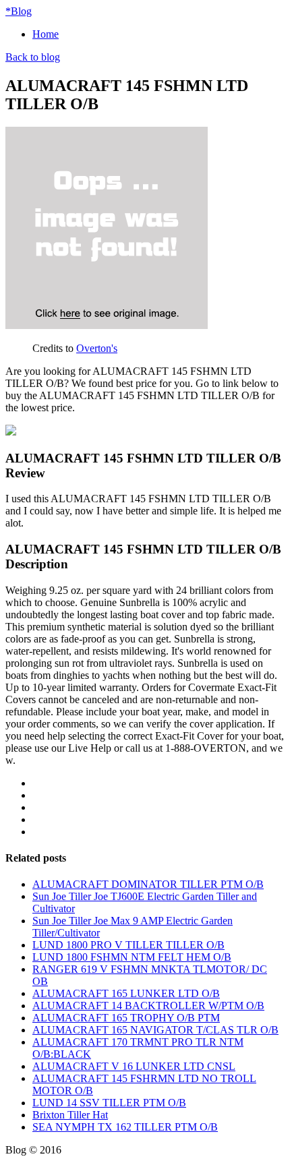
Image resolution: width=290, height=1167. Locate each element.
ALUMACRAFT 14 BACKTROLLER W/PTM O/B (148, 1005)
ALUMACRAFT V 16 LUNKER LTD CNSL (133, 1066)
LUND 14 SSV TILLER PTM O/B (109, 1102)
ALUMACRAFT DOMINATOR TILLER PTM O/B (148, 884)
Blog (18, 11)
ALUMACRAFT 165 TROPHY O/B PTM (126, 1017)
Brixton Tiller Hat (70, 1114)
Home (45, 34)
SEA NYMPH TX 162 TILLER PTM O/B (125, 1127)
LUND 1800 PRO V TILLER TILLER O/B (128, 945)
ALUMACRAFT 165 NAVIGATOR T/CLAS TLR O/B (155, 1030)
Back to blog (32, 57)
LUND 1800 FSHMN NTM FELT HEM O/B (131, 957)
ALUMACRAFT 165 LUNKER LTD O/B (126, 993)
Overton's (96, 348)
